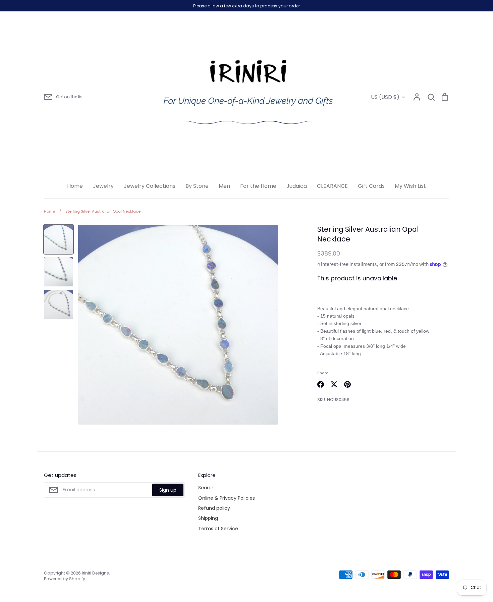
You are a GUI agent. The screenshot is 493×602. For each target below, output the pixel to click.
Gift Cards (371, 186)
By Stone (197, 186)
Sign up (167, 490)
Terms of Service (218, 528)
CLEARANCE (332, 186)
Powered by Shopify (64, 579)
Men (224, 186)
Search (206, 487)
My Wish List (410, 186)
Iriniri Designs (95, 573)
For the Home (258, 186)
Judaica (296, 186)
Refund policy (214, 508)
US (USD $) (385, 97)
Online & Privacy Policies (226, 498)
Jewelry (103, 186)
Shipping (208, 518)
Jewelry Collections (149, 186)
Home (75, 186)
